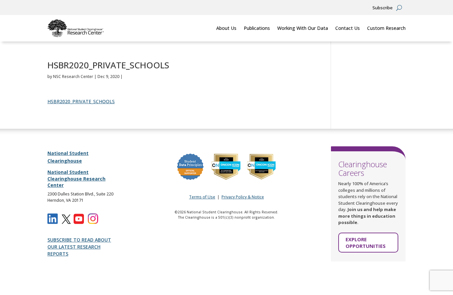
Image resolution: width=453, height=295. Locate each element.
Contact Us (347, 28)
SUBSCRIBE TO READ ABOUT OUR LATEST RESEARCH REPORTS (79, 247)
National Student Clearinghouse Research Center (76, 178)
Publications (257, 28)
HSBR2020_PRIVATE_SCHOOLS (81, 101)
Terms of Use (202, 197)
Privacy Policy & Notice (243, 197)
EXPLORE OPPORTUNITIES (366, 242)
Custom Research (386, 28)
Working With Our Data (302, 28)
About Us (226, 28)
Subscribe (382, 8)
